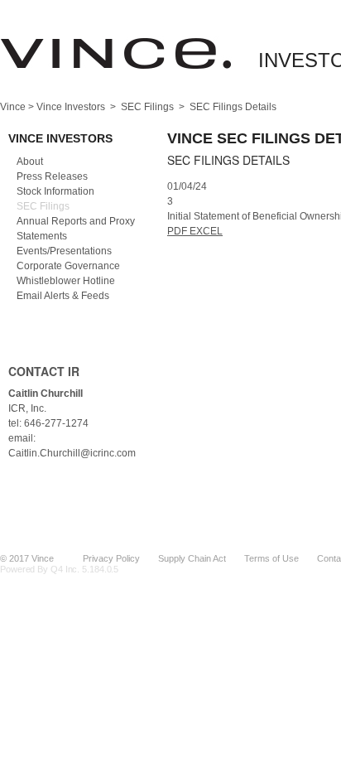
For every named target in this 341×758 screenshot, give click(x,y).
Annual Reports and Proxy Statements (76, 228)
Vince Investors (70, 107)
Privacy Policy (111, 558)
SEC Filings (147, 107)
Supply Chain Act (192, 558)
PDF (178, 231)
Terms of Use (271, 558)
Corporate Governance (68, 266)
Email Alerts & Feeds (63, 296)
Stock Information (55, 191)
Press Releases (52, 176)
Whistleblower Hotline (66, 281)
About (30, 161)
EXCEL (206, 231)
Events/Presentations (64, 251)
